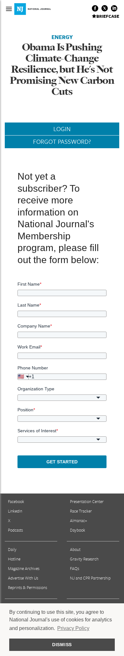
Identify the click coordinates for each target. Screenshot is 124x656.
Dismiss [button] (62, 644)
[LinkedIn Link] (114, 8)
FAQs (74, 568)
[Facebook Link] (95, 8)
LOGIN (62, 129)
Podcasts (15, 530)
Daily (12, 549)
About (75, 549)
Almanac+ (78, 520)
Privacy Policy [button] (73, 628)
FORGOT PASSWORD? (62, 141)
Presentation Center (87, 501)
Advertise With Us (23, 578)
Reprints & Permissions (27, 587)
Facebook (16, 501)
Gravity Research (84, 559)
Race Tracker (81, 511)
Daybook (77, 530)
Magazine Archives (23, 568)
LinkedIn (15, 511)
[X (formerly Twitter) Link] (104, 8)
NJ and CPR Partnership (90, 578)
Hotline (14, 559)
